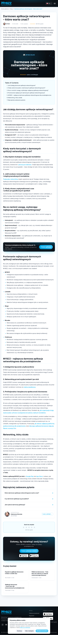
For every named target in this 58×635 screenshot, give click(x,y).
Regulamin (31, 615)
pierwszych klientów (24, 164)
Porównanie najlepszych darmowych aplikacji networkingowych (26, 93)
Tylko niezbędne (29, 631)
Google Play (30, 476)
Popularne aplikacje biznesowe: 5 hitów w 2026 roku (14, 572)
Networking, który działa (15, 97)
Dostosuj (19, 631)
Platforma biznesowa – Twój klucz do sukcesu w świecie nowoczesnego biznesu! (40, 573)
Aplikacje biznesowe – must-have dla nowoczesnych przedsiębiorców (14, 586)
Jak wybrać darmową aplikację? (15, 504)
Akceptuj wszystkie (42, 631)
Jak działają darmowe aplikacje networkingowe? (21, 85)
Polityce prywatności (25, 627)
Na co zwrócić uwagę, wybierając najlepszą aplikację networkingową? (28, 90)
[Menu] (54, 3)
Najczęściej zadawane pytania (16, 100)
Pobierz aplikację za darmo (29, 551)
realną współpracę (29, 387)
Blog (11, 9)
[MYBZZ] (6, 3)
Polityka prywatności (34, 613)
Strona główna (4, 9)
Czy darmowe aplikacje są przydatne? (17, 499)
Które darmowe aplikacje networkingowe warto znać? (22, 493)
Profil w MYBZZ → (47, 514)
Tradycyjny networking (10, 179)
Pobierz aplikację (46, 247)
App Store (39, 476)
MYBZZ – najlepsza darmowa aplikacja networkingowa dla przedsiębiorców (29, 95)
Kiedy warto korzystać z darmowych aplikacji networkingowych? (26, 88)
